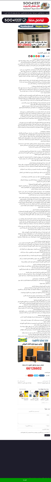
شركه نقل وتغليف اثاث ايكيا (14, 13)
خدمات (48, 49)
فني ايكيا (35, 13)
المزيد (6, 13)
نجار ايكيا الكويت (41, 13)
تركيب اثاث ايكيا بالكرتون (26, 13)
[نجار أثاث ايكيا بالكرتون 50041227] (33, 394)
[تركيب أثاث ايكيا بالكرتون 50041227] (44, 394)
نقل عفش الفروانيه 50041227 (44, 382)
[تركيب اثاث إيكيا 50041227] (23, 394)
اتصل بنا (25, 480)
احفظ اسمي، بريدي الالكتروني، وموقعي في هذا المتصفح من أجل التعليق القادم (35, 432)
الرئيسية (47, 13)
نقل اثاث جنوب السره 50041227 (24, 382)
